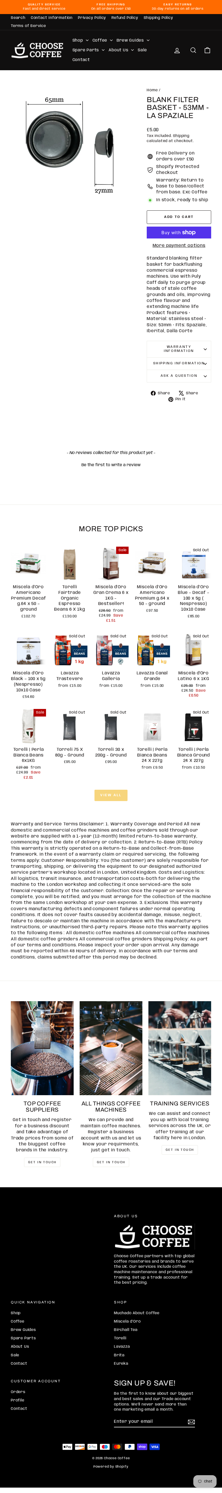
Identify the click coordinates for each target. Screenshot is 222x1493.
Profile (17, 1400)
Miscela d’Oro (127, 1321)
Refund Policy (125, 18)
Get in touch (42, 1162)
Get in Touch (180, 1150)
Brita (119, 1355)
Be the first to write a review (111, 465)
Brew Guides (131, 40)
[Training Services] (179, 1048)
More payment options (179, 245)
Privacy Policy (92, 18)
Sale (142, 50)
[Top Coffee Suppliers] (42, 1048)
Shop (78, 40)
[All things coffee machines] (111, 1048)
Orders (18, 1392)
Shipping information (179, 363)
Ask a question (179, 376)
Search (18, 18)
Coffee (101, 40)
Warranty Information (179, 349)
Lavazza (122, 1347)
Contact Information (52, 18)
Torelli (120, 1338)
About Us (119, 50)
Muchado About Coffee (136, 1313)
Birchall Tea (126, 1330)
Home (152, 90)
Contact (81, 60)
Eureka (121, 1364)
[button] (111, 464)
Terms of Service (28, 26)
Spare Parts (87, 50)
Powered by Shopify (111, 1466)
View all (111, 795)
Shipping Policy (158, 18)
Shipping (181, 136)
